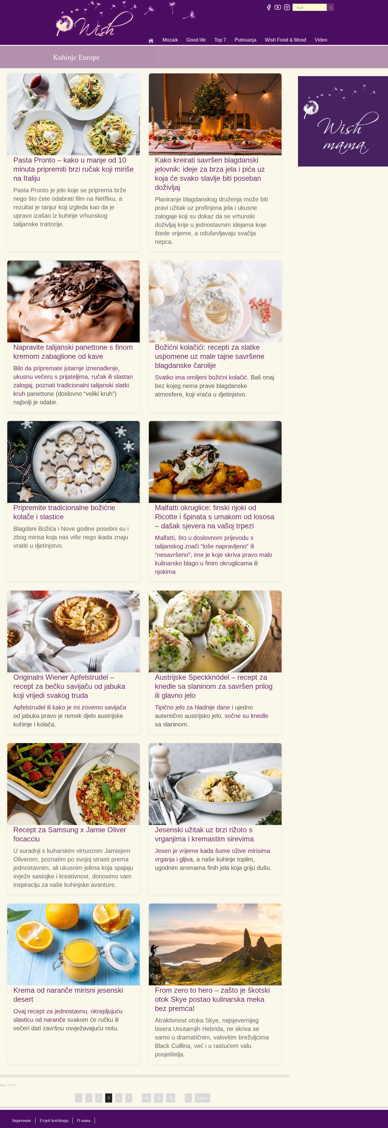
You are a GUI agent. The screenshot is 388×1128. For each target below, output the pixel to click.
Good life (196, 40)
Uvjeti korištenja (54, 1120)
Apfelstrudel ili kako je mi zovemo (59, 707)
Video (321, 39)
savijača (115, 707)
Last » (202, 1098)
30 (171, 1098)
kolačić (238, 377)
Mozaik (170, 40)
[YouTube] (278, 8)
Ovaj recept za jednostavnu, (52, 1011)
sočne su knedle (246, 715)
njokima (165, 571)
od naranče (50, 1019)
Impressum (21, 1120)
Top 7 (220, 39)
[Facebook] (269, 8)
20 (158, 1098)
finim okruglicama (228, 563)
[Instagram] (287, 8)
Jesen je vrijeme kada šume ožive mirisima (212, 850)
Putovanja (245, 40)
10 (146, 1098)
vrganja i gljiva (174, 859)
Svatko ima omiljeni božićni (192, 377)
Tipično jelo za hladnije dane (192, 707)
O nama (83, 1120)
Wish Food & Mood (285, 40)
